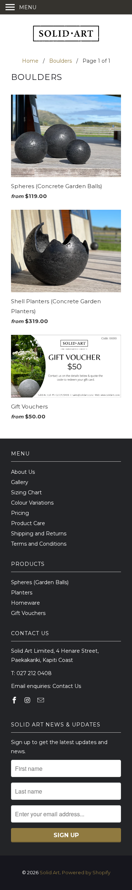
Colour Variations (32, 502)
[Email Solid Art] (41, 700)
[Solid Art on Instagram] (28, 700)
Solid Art (50, 872)
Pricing (20, 513)
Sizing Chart (26, 492)
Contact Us (66, 686)
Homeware (25, 603)
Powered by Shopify (86, 872)
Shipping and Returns (38, 533)
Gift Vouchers (28, 613)
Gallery (19, 482)
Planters (21, 592)
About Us (23, 472)
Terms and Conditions (38, 544)
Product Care (28, 523)
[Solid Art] (66, 34)
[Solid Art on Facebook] (15, 700)
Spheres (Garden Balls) (40, 582)
